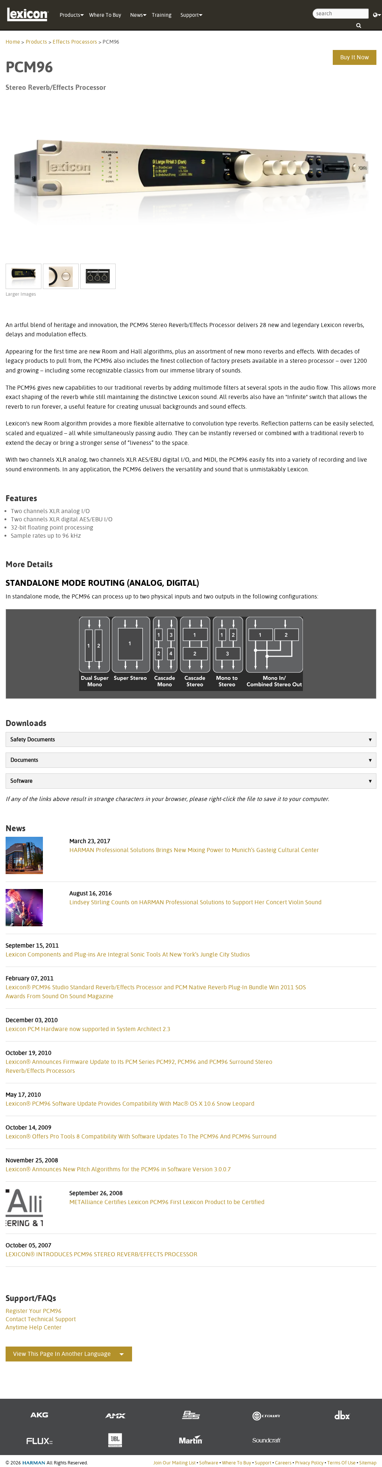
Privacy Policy (309, 1463)
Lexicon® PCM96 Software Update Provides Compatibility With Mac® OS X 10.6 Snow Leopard (130, 1103)
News (136, 15)
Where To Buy (105, 15)
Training (162, 15)
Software (21, 781)
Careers (283, 1463)
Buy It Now (354, 57)
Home (13, 42)
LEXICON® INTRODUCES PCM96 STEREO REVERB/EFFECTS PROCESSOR (101, 1254)
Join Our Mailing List (174, 1463)
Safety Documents (32, 739)
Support (190, 15)
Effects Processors (75, 42)
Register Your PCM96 (34, 1310)
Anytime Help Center (34, 1327)
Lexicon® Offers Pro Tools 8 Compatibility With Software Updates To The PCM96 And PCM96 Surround (141, 1136)
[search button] (359, 22)
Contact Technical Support (41, 1319)
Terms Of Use (341, 1463)
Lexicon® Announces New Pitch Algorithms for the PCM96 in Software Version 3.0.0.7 (118, 1169)
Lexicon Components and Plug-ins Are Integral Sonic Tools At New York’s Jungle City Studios (128, 954)
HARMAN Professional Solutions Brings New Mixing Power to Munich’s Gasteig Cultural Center (194, 850)
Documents (24, 760)
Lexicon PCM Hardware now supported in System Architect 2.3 (88, 1029)
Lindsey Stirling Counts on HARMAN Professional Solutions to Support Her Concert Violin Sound (195, 902)
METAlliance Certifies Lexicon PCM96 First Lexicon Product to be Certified (166, 1202)
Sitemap (367, 1463)
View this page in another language (62, 1353)
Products (70, 15)
